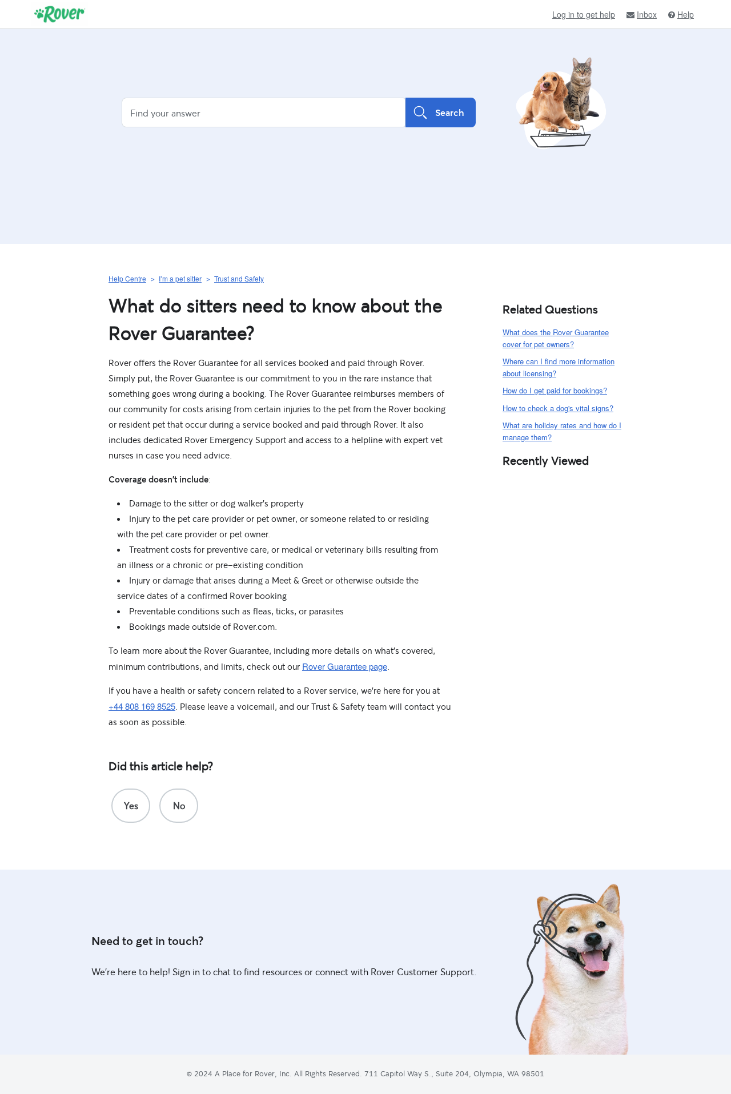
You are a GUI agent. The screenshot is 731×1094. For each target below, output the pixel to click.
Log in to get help (583, 14)
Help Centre (127, 278)
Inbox (647, 14)
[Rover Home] (59, 14)
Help (685, 14)
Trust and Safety (239, 278)
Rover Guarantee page (344, 666)
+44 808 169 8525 (142, 706)
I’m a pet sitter (180, 278)
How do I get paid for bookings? (555, 390)
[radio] (130, 806)
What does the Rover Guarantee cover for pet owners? (556, 338)
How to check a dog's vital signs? (558, 408)
